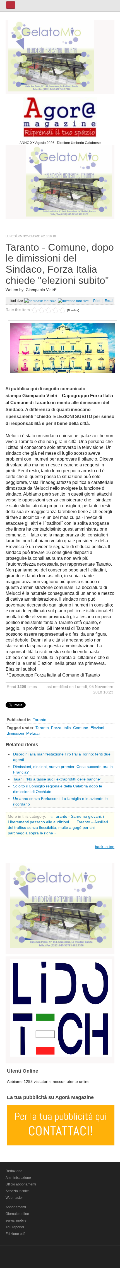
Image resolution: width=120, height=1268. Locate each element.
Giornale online (17, 1214)
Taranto (39, 719)
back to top (104, 846)
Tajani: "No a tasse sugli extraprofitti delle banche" (57, 779)
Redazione (14, 1171)
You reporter (15, 1227)
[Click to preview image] (62, 347)
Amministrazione (18, 1178)
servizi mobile (16, 1220)
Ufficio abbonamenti (21, 1184)
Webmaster (14, 1198)
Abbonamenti (16, 1207)
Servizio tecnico (18, 1191)
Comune (80, 727)
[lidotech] (61, 1007)
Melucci (33, 733)
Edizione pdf (15, 1234)
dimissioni (15, 733)
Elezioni (97, 727)
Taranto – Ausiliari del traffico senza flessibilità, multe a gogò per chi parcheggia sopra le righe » (58, 827)
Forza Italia (61, 727)
